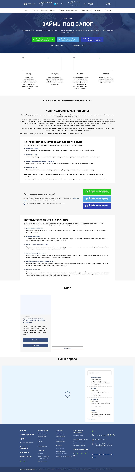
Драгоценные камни (42, 461)
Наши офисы (24, 452)
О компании (97, 10)
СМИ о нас (40, 441)
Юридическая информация (78, 431)
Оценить (41, 450)
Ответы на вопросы (42, 446)
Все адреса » (91, 419)
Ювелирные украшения (43, 456)
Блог (39, 443)
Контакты (108, 10)
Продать (59, 445)
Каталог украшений (27, 434)
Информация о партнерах (79, 445)
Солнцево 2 (94, 399)
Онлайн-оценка (90, 3)
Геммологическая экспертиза (68, 10)
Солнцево (94, 388)
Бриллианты (40, 453)
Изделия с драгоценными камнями (64, 456)
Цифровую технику (60, 438)
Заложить (59, 430)
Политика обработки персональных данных (78, 436)
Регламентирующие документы (80, 439)
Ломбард (23, 430)
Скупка (35, 10)
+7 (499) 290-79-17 (101, 435)
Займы (26, 10)
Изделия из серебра (60, 436)
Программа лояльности (24, 447)
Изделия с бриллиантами (43, 458)
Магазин (52, 10)
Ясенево (93, 410)
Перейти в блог (68, 348)
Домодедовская (96, 377)
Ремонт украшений (42, 436)
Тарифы (22, 439)
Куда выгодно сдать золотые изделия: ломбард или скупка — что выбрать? (34, 320)
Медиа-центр (85, 10)
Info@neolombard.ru (101, 439)
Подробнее (35, 340)
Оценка (43, 10)
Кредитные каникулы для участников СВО (79, 442)
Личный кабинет (108, 3)
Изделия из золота (60, 433)
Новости (40, 438)
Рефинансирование (27, 443)
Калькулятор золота (42, 433)
